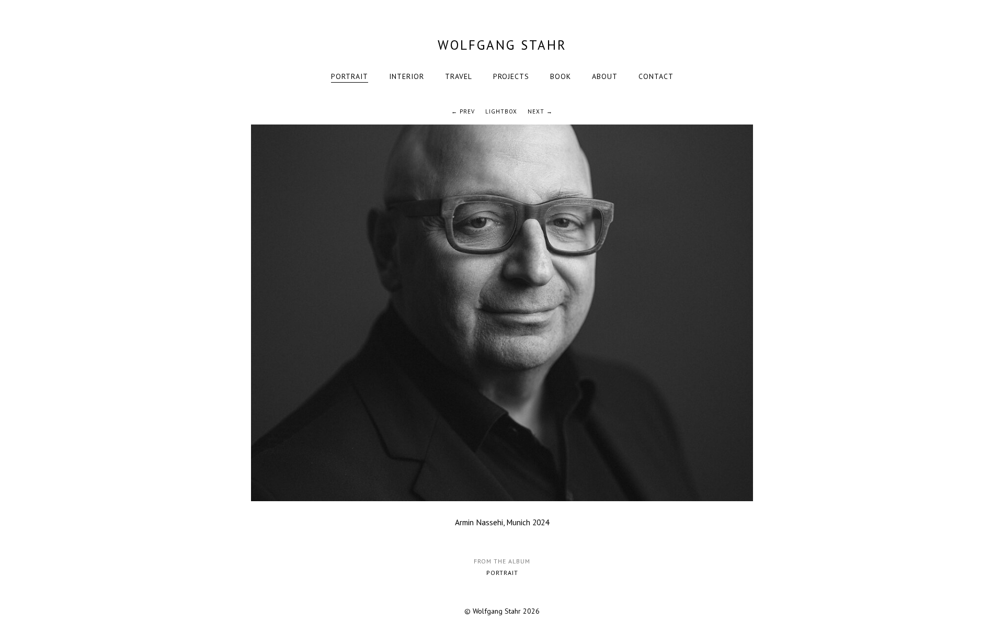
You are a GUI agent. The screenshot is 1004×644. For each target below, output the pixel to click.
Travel (458, 76)
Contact (656, 76)
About (605, 76)
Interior (406, 76)
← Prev (463, 111)
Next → (540, 111)
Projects (511, 76)
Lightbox (501, 111)
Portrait (349, 76)
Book (560, 76)
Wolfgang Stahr (502, 45)
